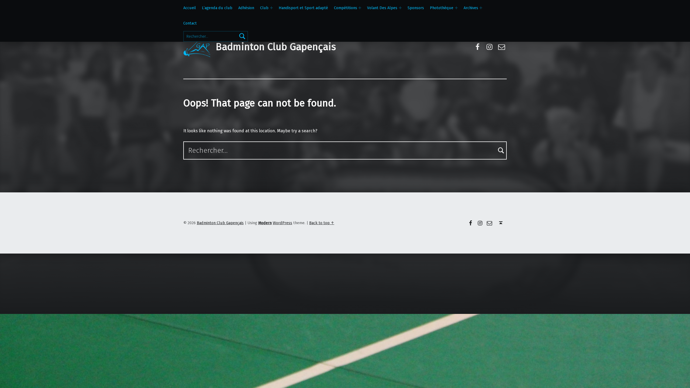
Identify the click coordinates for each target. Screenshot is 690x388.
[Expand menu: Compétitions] (359, 7)
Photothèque (441, 7)
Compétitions (345, 7)
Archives (471, 7)
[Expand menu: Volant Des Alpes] (400, 7)
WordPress (282, 222)
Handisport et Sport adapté (303, 7)
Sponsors (416, 7)
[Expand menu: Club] (271, 7)
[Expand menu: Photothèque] (456, 7)
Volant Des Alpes (382, 7)
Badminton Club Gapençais (276, 47)
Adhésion (246, 7)
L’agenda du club (217, 7)
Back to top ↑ (321, 222)
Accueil (189, 7)
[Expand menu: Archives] (480, 7)
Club (264, 7)
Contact (190, 23)
